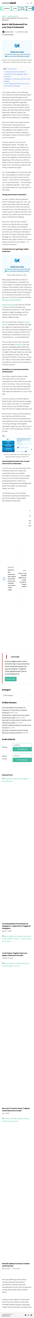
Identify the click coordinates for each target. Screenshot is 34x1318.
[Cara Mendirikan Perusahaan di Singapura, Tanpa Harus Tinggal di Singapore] (17, 849)
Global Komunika (8, 305)
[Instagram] (25, 1315)
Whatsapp (18, 344)
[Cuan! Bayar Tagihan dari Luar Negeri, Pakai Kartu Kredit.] (17, 942)
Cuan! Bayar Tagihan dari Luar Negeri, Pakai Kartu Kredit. (14, 954)
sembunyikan (11, 69)
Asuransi (7, 8)
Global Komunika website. (11, 300)
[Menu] (31, 3)
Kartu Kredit (22, 8)
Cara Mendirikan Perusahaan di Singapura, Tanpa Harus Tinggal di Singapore (14, 710)
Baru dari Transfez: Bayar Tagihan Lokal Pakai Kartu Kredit (16, 1109)
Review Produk (9, 35)
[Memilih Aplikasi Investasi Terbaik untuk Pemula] (17, 1189)
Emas (15, 8)
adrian (9, 3)
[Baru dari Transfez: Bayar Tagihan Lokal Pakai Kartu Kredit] (17, 1033)
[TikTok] (28, 1315)
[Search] (27, 3)
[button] (17, 745)
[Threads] (31, 1315)
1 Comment (16, 1269)
